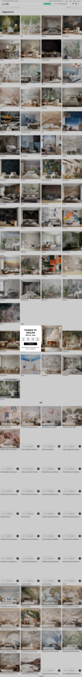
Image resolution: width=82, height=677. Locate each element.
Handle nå (30, 343)
